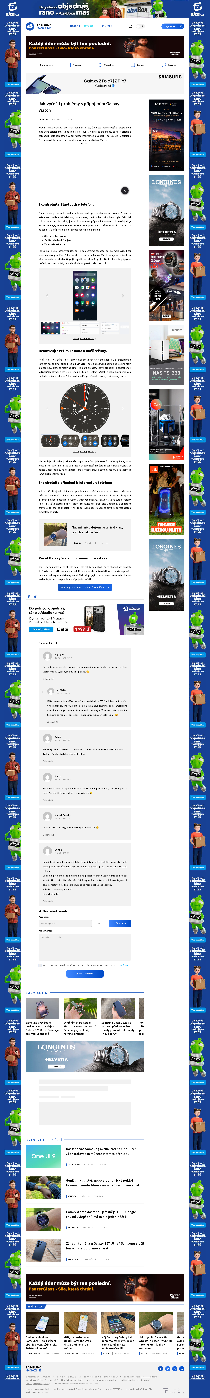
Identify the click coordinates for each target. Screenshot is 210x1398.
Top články (184, 1353)
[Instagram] (174, 1368)
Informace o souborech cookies (113, 1380)
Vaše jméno (44, 917)
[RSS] (181, 1368)
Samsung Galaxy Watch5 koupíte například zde (85, 587)
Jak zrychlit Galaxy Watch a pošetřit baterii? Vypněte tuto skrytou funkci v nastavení (155, 1342)
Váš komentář (45, 930)
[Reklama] (12, 9)
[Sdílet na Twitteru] (35, 597)
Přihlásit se (120, 923)
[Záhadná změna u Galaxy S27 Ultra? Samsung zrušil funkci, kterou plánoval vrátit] (43, 1250)
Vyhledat (170, 26)
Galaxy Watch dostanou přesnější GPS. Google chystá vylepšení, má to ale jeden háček (101, 1214)
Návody (44, 119)
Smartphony (74, 1164)
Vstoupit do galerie (83, 338)
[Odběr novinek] (131, 26)
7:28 (63, 818)
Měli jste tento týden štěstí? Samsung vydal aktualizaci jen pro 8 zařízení (78, 1342)
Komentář (73, 1196)
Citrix (58, 737)
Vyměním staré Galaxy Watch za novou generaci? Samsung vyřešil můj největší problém (80, 1028)
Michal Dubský (63, 815)
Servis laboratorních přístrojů (134, 1389)
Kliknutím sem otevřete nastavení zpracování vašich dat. (73, 1383)
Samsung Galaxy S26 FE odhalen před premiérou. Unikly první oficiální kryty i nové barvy (118, 1028)
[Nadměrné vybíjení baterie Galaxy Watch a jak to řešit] (55, 534)
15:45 (62, 853)
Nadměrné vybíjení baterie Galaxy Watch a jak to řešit (97, 530)
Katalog (89, 26)
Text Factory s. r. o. (58, 1376)
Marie (58, 776)
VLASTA (61, 690)
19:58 (63, 740)
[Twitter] (167, 1368)
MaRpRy (59, 655)
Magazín (75, 26)
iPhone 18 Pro (38, 1392)
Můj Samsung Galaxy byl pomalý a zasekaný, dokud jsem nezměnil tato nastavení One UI (117, 1342)
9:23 (65, 693)
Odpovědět (48, 679)
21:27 (63, 658)
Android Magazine (66, 1389)
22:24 (63, 779)
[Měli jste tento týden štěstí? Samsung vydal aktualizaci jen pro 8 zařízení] (80, 1323)
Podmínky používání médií (51, 1380)
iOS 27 (48, 1392)
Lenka (58, 850)
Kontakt (106, 26)
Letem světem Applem (35, 1389)
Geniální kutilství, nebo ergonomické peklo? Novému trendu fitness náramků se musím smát (102, 1183)
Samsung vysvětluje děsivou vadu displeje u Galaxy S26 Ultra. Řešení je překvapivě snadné (42, 1028)
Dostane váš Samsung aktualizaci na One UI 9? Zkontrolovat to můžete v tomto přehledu (101, 1151)
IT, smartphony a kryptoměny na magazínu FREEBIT (97, 1389)
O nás (46, 1383)
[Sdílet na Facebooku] (29, 597)
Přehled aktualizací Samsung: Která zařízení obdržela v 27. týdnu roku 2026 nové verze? (41, 1342)
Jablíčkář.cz (51, 1389)
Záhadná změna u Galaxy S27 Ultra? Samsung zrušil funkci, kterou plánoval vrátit (105, 1246)
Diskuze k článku (49, 644)
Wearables (73, 1227)
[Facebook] (160, 1368)
